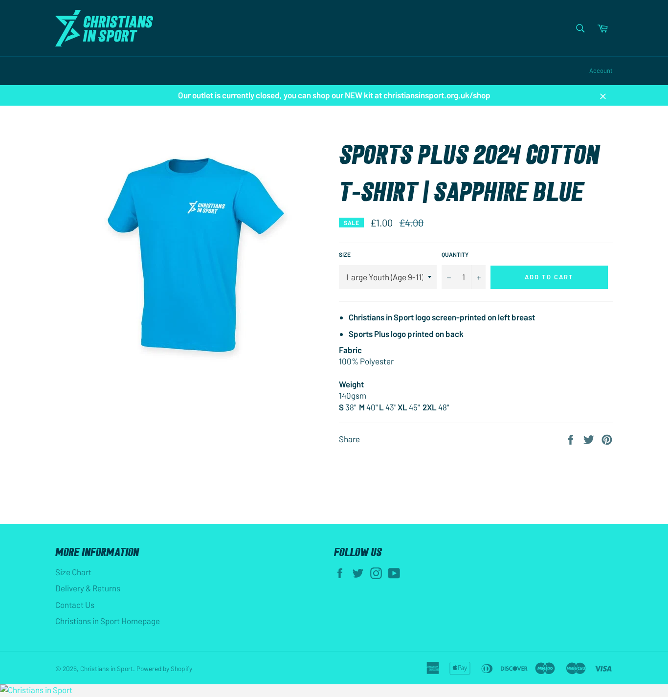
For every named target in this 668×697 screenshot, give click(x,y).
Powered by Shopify (164, 668)
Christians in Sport (106, 668)
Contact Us (74, 604)
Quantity (455, 254)
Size (345, 254)
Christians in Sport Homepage (107, 621)
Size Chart (73, 572)
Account (601, 70)
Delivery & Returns (87, 588)
